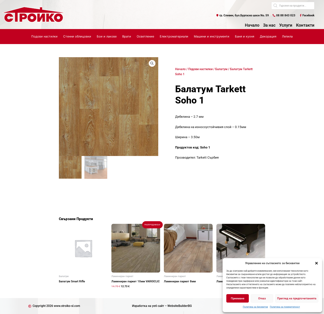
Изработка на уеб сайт (148, 306)
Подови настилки (200, 69)
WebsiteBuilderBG (179, 306)
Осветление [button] (145, 36)
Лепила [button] (287, 36)
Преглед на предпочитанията (296, 298)
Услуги (285, 25)
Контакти (305, 25)
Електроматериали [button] (174, 36)
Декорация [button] (268, 36)
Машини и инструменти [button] (211, 36)
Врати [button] (126, 36)
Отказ (262, 298)
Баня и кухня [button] (244, 36)
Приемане (237, 298)
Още (66, 288)
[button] (316, 263)
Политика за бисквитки (255, 307)
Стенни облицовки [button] (77, 36)
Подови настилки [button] (44, 36)
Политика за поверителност (285, 307)
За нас (269, 25)
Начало (252, 25)
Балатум (221, 69)
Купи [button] (118, 292)
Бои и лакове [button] (107, 36)
